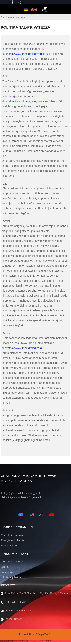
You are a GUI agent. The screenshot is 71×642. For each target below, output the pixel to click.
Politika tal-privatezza (18, 17)
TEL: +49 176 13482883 (17, 602)
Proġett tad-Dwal (9, 545)
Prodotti (5, 567)
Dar (2, 17)
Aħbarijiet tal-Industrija (12, 540)
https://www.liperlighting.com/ (24, 53)
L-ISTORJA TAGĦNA (12, 561)
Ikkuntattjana (7, 572)
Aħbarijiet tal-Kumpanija (13, 535)
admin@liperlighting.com (18, 610)
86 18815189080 (14, 619)
